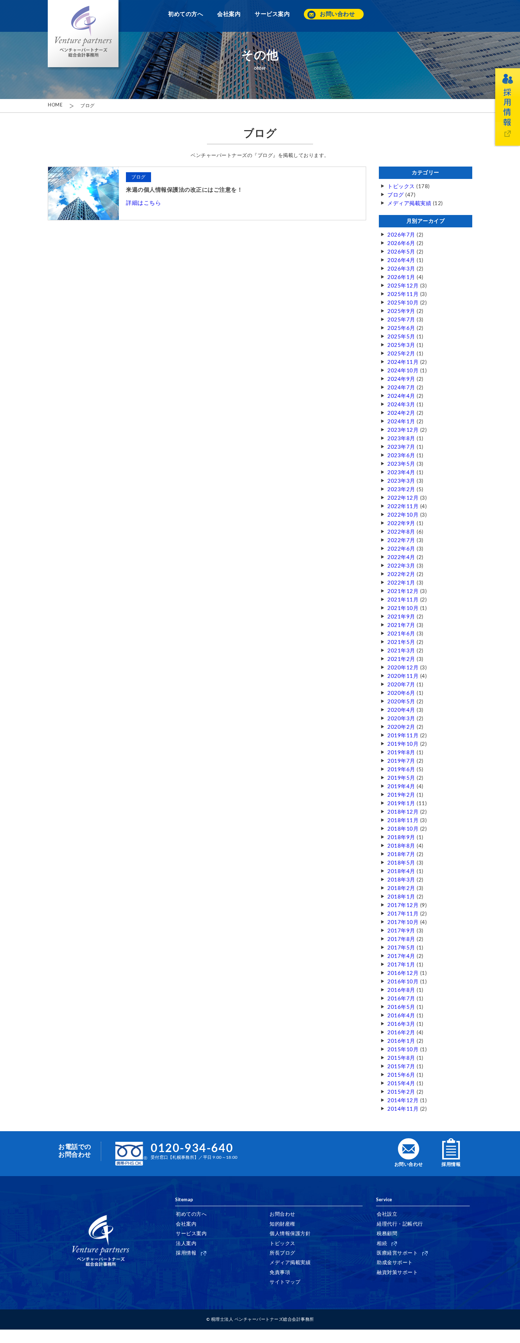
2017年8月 (401, 939)
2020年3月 (401, 718)
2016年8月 (401, 990)
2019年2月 (401, 795)
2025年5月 (401, 336)
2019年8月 (401, 752)
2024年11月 (402, 362)
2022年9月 (401, 523)
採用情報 (186, 1253)
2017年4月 (401, 956)
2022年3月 (401, 566)
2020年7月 (401, 684)
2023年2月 (401, 489)
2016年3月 (401, 1024)
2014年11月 (402, 1109)
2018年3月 (401, 880)
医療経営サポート (397, 1253)
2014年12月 (402, 1100)
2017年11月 (402, 914)
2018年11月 (402, 820)
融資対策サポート (397, 1272)
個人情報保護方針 (290, 1233)
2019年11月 (402, 735)
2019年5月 (401, 778)
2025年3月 (401, 345)
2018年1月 (401, 897)
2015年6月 (401, 1075)
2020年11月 (402, 676)
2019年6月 (401, 769)
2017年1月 (401, 964)
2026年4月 (401, 260)
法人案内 (186, 1243)
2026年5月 (401, 252)
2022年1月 (401, 583)
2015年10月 (402, 1049)
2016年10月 (402, 981)
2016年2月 (401, 1032)
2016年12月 (402, 973)
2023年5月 (401, 464)
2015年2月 (401, 1092)
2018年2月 (401, 888)
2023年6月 (401, 455)
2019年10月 (402, 744)
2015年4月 (401, 1083)
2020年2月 (401, 727)
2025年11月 (402, 294)
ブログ (87, 106)
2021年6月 (401, 633)
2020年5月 (401, 701)
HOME (55, 105)
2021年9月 (401, 617)
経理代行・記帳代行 (400, 1224)
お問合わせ (282, 1214)
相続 (382, 1243)
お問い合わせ (337, 14)
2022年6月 (401, 549)
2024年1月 (401, 421)
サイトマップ (285, 1282)
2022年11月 (402, 506)
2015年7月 (401, 1066)
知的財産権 (282, 1224)
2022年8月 (401, 532)
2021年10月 (402, 608)
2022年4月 (401, 557)
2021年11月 (402, 600)
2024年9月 (401, 379)
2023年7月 (401, 447)
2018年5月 (401, 863)
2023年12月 (402, 430)
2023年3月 (401, 481)
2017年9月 (401, 931)
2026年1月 (401, 277)
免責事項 (280, 1272)
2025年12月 (402, 286)
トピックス (401, 186)
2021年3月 (401, 650)
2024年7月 (401, 387)
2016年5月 (401, 1007)
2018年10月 (402, 829)
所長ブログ (282, 1253)
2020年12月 (402, 667)
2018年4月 (401, 871)
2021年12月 (402, 591)
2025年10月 (402, 303)
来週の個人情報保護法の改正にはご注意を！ (184, 190)
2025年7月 (401, 319)
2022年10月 (402, 515)
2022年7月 (401, 540)
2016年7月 (401, 998)
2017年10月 (402, 922)
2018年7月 (401, 854)
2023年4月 (401, 472)
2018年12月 (402, 812)
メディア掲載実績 (409, 203)
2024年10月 (402, 370)
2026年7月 (401, 235)
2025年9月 (401, 311)
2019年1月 (401, 803)
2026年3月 (401, 269)
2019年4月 (401, 786)
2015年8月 (401, 1058)
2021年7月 (401, 625)
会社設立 (387, 1214)
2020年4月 (401, 710)
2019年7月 (401, 761)
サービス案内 (272, 14)
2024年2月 (401, 413)
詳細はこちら (143, 203)
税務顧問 (387, 1233)
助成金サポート (395, 1262)
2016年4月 (401, 1015)
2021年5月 (401, 642)
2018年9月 (401, 837)
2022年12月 (402, 498)
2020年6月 (401, 693)
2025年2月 (401, 353)
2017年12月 (402, 905)
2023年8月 (401, 438)
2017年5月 (401, 947)
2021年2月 (401, 659)
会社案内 (229, 14)
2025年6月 (401, 328)
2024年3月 (401, 404)
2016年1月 (401, 1041)
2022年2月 (401, 574)
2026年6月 (401, 243)
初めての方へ (185, 14)
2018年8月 (401, 846)
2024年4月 (401, 396)
